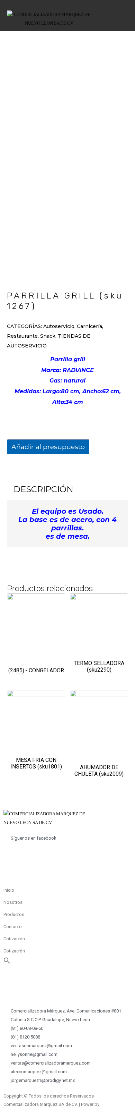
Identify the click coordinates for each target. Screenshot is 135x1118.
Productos (13, 914)
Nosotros (12, 902)
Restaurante (22, 336)
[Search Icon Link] (6, 962)
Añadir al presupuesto (48, 447)
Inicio (8, 890)
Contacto (12, 926)
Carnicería (89, 326)
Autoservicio (58, 326)
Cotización (14, 938)
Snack (47, 336)
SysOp (107, 1104)
